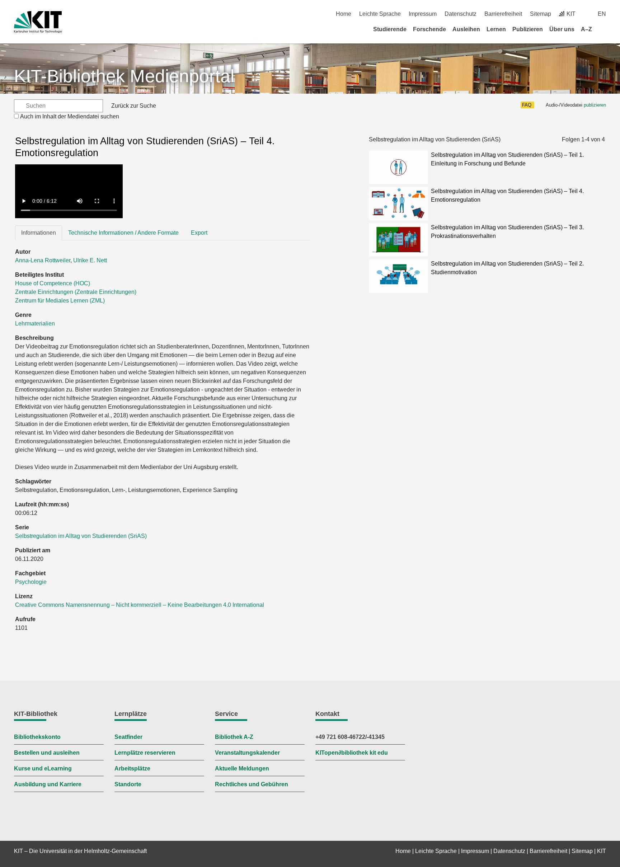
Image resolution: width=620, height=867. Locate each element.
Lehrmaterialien (35, 323)
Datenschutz (460, 14)
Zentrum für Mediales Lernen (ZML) (60, 300)
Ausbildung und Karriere (47, 784)
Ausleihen (466, 29)
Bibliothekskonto (37, 737)
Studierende (390, 29)
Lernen (496, 29)
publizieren (595, 105)
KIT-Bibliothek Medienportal (124, 76)
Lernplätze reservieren (144, 753)
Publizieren (527, 29)
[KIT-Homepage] (38, 22)
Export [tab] (199, 233)
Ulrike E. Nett (90, 260)
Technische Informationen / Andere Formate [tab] (123, 233)
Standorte (127, 784)
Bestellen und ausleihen (47, 753)
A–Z (586, 29)
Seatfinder (128, 737)
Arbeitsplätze (132, 768)
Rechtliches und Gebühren (251, 784)
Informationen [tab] (38, 233)
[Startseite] (603, 29)
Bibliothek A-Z (234, 737)
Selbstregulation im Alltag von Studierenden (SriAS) (81, 536)
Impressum (423, 14)
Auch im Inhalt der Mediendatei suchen (69, 116)
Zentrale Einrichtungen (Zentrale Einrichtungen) (75, 292)
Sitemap (540, 14)
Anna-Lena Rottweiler (42, 260)
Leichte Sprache (380, 14)
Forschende (429, 29)
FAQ (526, 105)
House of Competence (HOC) (52, 283)
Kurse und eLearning (43, 768)
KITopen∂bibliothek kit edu (351, 753)
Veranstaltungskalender (247, 753)
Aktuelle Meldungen (242, 768)
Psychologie (31, 582)
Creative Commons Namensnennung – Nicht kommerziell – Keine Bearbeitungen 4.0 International (140, 605)
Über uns (561, 29)
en (602, 14)
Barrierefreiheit (503, 14)
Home (343, 14)
